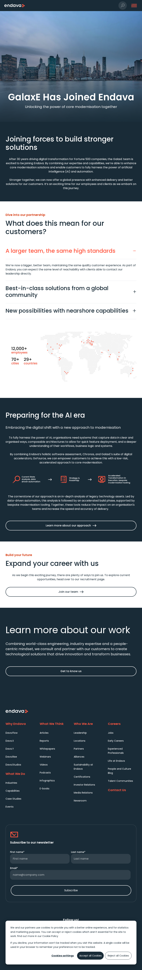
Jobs (110, 733)
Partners (79, 748)
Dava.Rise (11, 756)
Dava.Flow (11, 733)
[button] (122, 5)
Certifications (82, 776)
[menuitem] (20, 733)
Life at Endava (116, 761)
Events (10, 806)
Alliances (79, 756)
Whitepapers (47, 748)
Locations (79, 741)
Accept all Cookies (90, 955)
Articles (44, 733)
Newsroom (80, 800)
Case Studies (13, 798)
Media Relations (83, 792)
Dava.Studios (13, 764)
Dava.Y (10, 748)
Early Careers (116, 741)
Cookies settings (62, 955)
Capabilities (13, 791)
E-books (44, 788)
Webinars (45, 756)
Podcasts (45, 772)
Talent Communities (120, 781)
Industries (11, 783)
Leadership (80, 733)
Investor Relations (84, 784)
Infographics (47, 780)
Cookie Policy (50, 936)
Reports (44, 741)
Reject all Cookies (118, 955)
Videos (44, 764)
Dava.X (10, 741)
